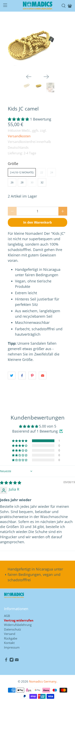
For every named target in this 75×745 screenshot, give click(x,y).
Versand (9, 634)
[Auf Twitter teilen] (11, 375)
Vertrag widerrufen (18, 620)
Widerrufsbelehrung (18, 625)
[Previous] (29, 77)
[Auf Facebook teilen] (22, 375)
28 (22, 182)
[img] (10, 482)
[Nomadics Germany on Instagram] (11, 661)
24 (51, 172)
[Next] (46, 77)
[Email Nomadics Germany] (17, 661)
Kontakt (9, 643)
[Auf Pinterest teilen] (32, 375)
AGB (7, 616)
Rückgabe (10, 638)
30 (32, 182)
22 (41, 172)
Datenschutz (12, 629)
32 (42, 182)
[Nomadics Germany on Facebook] (6, 661)
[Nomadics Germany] (37, 6)
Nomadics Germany (42, 681)
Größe (13, 163)
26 (12, 182)
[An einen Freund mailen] (42, 375)
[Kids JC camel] (42, 45)
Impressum (12, 647)
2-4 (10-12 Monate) (22, 172)
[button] (18, 119)
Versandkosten (19, 136)
